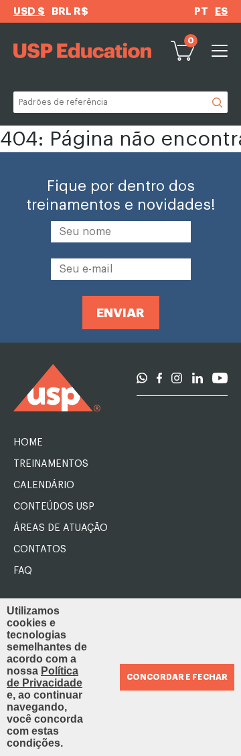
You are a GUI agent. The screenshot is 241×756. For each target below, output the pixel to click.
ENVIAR (120, 313)
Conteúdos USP (53, 507)
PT (201, 12)
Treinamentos (50, 464)
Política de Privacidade (44, 677)
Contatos (39, 549)
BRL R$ (70, 12)
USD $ (29, 12)
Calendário (43, 485)
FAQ (22, 571)
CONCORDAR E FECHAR (177, 677)
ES (221, 12)
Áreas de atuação (60, 528)
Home (28, 442)
